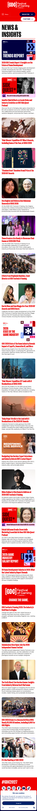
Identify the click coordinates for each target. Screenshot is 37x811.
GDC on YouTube (24, 788)
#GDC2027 (9, 782)
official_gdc (4, 788)
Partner (26, 19)
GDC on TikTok (29, 788)
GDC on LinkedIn (9, 788)
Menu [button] (6, 14)
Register (25, 14)
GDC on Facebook (19, 788)
